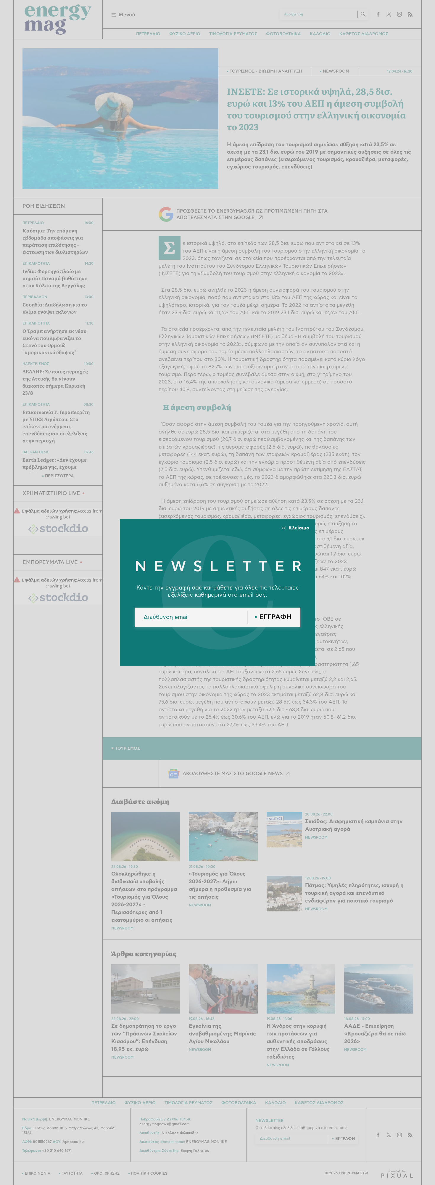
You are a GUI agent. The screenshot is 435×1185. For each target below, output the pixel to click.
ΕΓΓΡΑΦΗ (275, 617)
